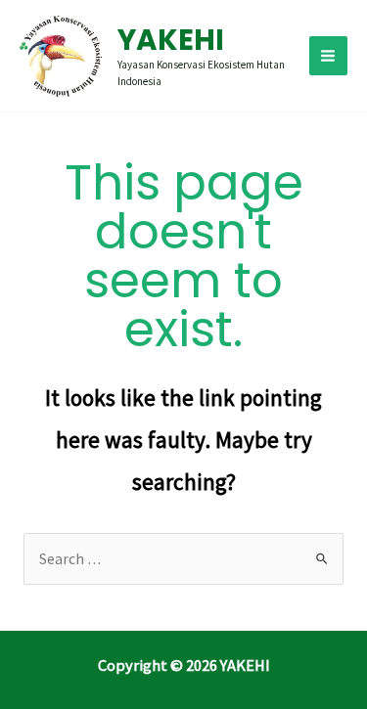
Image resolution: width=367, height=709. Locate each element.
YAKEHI (170, 40)
